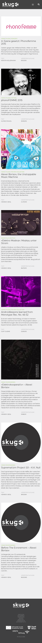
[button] (39, 4)
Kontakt (21, 619)
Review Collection (17, 172)
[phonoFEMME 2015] (21, 81)
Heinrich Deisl (6, 202)
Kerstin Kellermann (8, 60)
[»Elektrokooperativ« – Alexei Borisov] (21, 359)
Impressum (21, 620)
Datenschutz (21, 622)
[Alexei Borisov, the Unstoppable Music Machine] (21, 149)
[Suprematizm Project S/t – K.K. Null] (21, 442)
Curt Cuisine (5, 331)
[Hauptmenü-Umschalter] (32, 4)
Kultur (8, 238)
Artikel (14, 98)
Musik (8, 38)
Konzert (14, 38)
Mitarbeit (21, 615)
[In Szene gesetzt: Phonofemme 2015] (21, 26)
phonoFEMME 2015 (11, 100)
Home (3, 38)
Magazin (21, 614)
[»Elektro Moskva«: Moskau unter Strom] (21, 222)
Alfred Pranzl (6, 121)
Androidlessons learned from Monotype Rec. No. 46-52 (17, 313)
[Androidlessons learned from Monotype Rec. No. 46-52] (21, 291)
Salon (21, 618)
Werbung (21, 617)
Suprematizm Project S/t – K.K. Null (20, 467)
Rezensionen (10, 382)
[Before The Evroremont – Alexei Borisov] (21, 522)
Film (13, 238)
